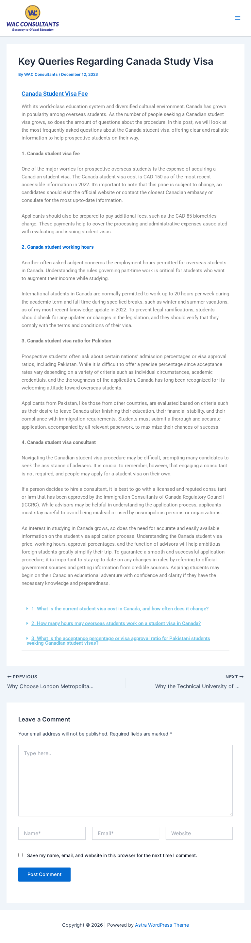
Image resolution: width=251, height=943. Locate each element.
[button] (125, 609)
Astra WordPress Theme (162, 925)
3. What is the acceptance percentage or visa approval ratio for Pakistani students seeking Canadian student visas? (118, 641)
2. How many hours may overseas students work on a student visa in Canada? (116, 623)
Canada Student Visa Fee (55, 93)
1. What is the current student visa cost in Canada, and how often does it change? (120, 609)
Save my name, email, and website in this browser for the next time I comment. (112, 855)
